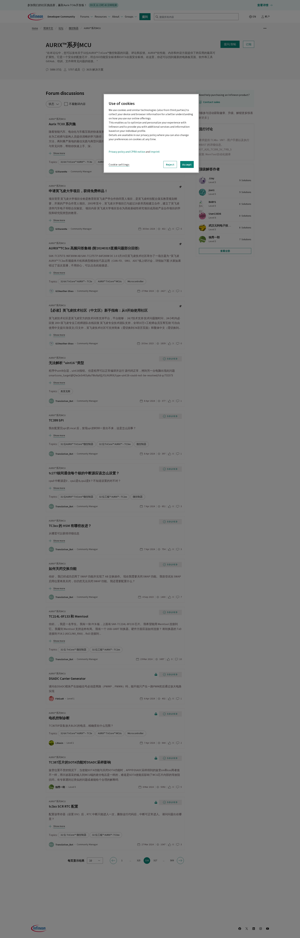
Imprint (155, 152)
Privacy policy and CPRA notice (127, 152)
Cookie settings (119, 165)
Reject (170, 164)
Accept (187, 164)
